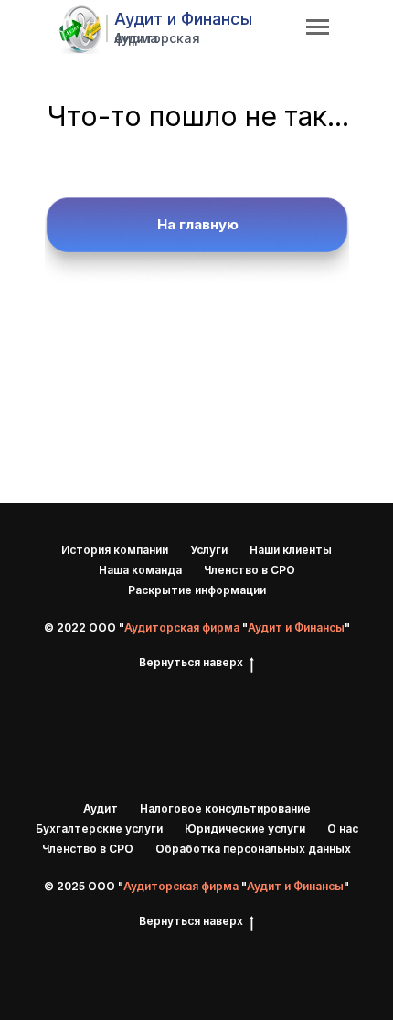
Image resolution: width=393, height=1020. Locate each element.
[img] (80, 29)
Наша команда (140, 570)
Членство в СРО (249, 570)
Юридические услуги (245, 828)
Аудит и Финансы (183, 18)
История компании (114, 550)
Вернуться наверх (191, 662)
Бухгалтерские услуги (99, 828)
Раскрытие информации (197, 590)
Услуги (209, 550)
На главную (198, 224)
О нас (342, 828)
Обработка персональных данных (253, 848)
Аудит (100, 808)
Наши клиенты (291, 550)
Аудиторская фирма (157, 38)
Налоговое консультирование (225, 808)
